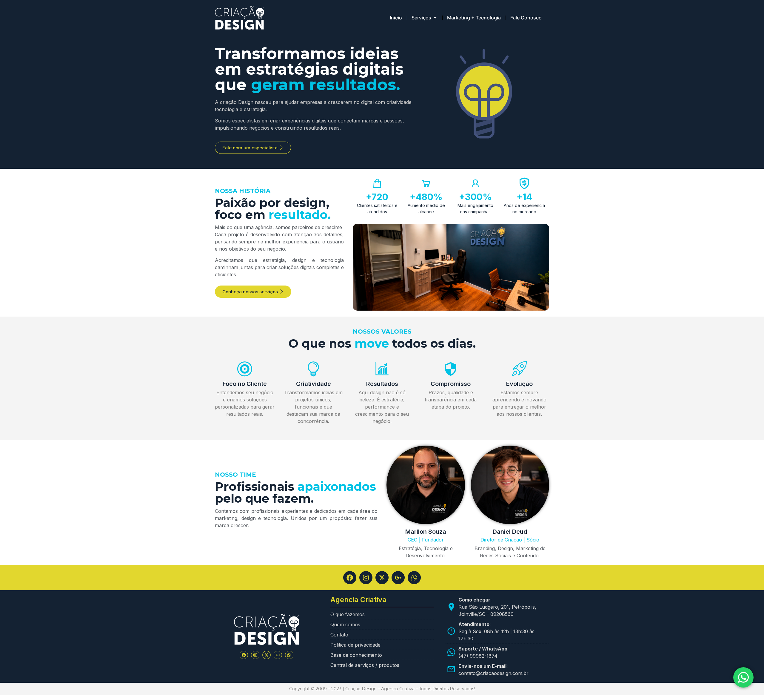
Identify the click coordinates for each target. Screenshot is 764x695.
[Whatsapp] (414, 577)
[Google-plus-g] (398, 577)
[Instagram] (365, 577)
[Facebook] (349, 577)
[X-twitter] (382, 577)
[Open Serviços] (435, 17)
